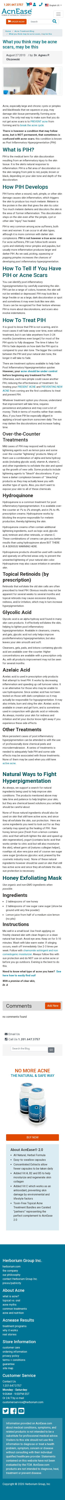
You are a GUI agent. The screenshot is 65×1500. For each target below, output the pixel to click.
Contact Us (9, 1381)
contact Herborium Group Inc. (20, 1279)
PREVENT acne (39, 121)
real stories (9, 1334)
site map (8, 1368)
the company (10, 1270)
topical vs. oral (11, 1300)
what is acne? (11, 1296)
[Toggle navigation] (58, 14)
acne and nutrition (13, 1313)
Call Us (24, 1039)
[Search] (54, 21)
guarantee (9, 1364)
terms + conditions (14, 1360)
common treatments (15, 1308)
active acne (9, 763)
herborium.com (11, 1266)
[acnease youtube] (21, 1411)
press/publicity (12, 1283)
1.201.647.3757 (13, 4)
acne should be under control (39, 371)
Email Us (14, 1034)
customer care (11, 1347)
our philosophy (11, 1274)
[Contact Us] (40, 5)
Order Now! (18, 21)
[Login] (34, 5)
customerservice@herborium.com (23, 1402)
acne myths (9, 1304)
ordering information (15, 1351)
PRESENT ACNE (27, 386)
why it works (10, 1330)
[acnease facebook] (13, 1411)
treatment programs (15, 1326)
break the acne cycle (32, 125)
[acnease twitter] (6, 1411)
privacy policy (11, 1355)
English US (54, 5)
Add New (52, 1005)
